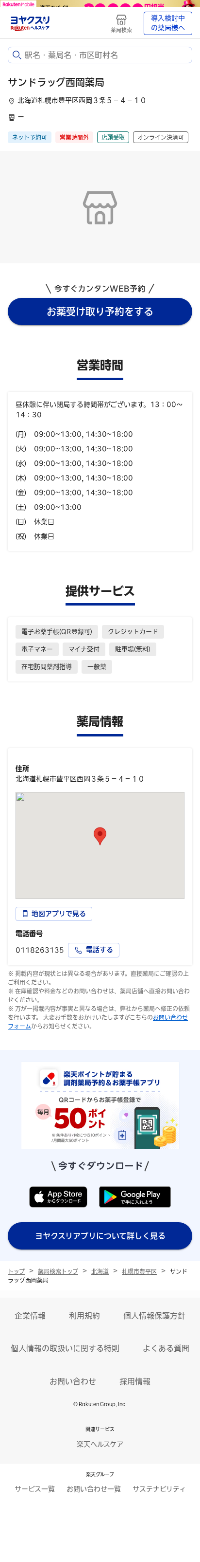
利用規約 (84, 1316)
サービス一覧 (35, 1489)
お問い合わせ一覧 (94, 1489)
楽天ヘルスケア (100, 1444)
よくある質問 (166, 1348)
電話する (99, 949)
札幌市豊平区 (139, 1271)
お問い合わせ (73, 1381)
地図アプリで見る (59, 913)
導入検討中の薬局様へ (168, 23)
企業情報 (30, 1316)
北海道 (100, 1271)
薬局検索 (121, 30)
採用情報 (134, 1381)
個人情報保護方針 (154, 1316)
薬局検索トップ (58, 1271)
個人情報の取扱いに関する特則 (65, 1348)
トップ (16, 1271)
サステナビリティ (159, 1489)
